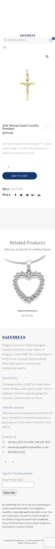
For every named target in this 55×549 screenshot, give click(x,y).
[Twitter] (21, 195)
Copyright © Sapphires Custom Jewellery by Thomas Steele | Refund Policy (28, 541)
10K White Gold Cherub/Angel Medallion (50, 126)
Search (5, 39)
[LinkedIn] (39, 195)
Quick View (48, 259)
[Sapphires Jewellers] (27, 35)
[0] (51, 40)
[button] (47, 56)
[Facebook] (15, 195)
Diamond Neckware (27, 310)
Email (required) (13, 479)
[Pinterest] (27, 195)
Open (4, 47)
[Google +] (33, 195)
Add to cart (19, 175)
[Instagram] (13, 462)
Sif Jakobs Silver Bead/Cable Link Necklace (45, 126)
